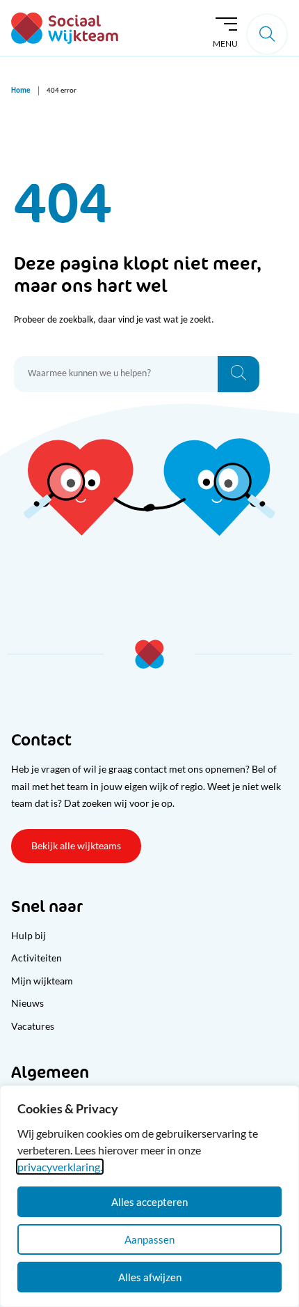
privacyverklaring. (59, 1166)
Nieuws (27, 1003)
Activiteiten (36, 958)
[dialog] (149, 1196)
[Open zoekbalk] (267, 34)
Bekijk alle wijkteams (76, 845)
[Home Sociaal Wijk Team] (64, 28)
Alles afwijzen (149, 1277)
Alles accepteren (149, 1202)
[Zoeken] (238, 374)
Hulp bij (28, 935)
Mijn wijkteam (42, 981)
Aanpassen (149, 1239)
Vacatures (32, 1026)
